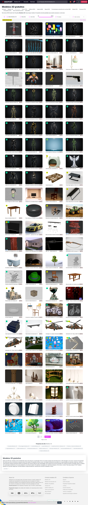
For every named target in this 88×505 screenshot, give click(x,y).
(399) (61, 9)
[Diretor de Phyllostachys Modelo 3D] (54, 94)
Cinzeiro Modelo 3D (9, 317)
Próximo (47, 436)
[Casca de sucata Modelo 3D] (13, 177)
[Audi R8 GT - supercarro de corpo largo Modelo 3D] (34, 227)
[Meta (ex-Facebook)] (72, 501)
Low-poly (32, 16)
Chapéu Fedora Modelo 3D (31, 284)
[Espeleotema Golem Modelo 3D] (54, 45)
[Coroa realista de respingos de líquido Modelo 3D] (54, 144)
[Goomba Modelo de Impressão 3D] (74, 260)
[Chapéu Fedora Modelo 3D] (34, 276)
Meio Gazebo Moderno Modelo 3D (52, 383)
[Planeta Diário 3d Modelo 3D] (54, 293)
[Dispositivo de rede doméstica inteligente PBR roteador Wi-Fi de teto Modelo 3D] (13, 409)
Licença (64, 485)
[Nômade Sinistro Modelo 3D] (13, 161)
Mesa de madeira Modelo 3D (10, 218)
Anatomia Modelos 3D (44, 450)
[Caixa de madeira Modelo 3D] (34, 293)
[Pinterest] (70, 501)
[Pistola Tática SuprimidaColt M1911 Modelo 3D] (74, 78)
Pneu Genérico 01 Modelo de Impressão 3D (34, 218)
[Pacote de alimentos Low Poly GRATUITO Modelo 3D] (54, 342)
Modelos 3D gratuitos (49, 483)
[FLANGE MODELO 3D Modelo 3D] (74, 342)
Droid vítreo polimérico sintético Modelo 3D (74, 152)
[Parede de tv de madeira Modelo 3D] (34, 194)
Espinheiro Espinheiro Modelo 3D (11, 102)
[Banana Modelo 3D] (54, 78)
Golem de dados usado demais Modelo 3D (13, 152)
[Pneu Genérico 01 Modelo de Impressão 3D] (34, 210)
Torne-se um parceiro (49, 489)
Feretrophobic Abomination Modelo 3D (33, 36)
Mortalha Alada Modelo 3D (71, 168)
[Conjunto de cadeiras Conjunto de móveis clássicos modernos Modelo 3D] (34, 309)
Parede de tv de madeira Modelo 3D (32, 201)
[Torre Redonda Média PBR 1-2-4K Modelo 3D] (13, 375)
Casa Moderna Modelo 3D (71, 366)
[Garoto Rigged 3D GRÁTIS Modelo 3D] (13, 194)
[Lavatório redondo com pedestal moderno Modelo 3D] (74, 392)
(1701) (24, 9)
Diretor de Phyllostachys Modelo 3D (53, 102)
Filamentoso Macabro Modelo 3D (11, 69)
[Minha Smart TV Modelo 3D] (13, 227)
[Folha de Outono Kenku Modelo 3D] (74, 111)
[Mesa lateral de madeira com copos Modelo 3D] (54, 409)
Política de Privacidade (68, 489)
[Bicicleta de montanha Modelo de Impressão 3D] (74, 309)
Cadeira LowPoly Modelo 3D (51, 201)
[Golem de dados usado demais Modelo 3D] (13, 144)
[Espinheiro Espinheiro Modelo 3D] (13, 94)
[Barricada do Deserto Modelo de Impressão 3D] (74, 227)
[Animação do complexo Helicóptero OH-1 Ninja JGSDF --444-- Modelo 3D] (54, 326)
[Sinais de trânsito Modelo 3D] (74, 425)
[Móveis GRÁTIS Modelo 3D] (13, 425)
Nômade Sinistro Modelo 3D (10, 168)
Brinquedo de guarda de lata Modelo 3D (33, 185)
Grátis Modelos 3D (12, 16)
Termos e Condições (67, 491)
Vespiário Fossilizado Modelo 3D (32, 69)
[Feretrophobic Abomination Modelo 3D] (34, 28)
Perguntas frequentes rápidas (69, 483)
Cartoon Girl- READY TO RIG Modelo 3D (13, 36)
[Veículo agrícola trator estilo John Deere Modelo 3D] (74, 210)
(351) (75, 9)
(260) (27, 10)
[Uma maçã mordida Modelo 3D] (13, 128)
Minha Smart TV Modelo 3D (10, 234)
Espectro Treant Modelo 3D (71, 52)
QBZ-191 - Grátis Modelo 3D (51, 251)
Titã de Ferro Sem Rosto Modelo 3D (32, 168)
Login (78, 1)
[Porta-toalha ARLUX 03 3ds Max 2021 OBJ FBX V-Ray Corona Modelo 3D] (74, 194)
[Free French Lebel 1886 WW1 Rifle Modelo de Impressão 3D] (34, 45)
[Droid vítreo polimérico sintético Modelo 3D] (74, 144)
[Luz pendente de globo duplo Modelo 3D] (34, 392)
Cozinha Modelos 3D (35, 446)
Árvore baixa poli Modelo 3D (31, 433)
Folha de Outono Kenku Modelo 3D (73, 119)
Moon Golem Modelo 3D (70, 36)
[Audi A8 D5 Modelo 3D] (54, 359)
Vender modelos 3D (49, 487)
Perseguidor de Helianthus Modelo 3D (33, 102)
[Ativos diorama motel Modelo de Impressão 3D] (13, 78)
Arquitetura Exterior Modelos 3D (58, 446)
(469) (40, 9)
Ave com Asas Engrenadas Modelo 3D (53, 119)
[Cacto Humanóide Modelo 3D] (34, 144)
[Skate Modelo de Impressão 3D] (34, 326)
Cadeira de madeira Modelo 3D (51, 284)
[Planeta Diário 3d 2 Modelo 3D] (13, 293)
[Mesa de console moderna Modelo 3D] (74, 409)
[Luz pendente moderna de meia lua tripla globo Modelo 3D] (13, 392)
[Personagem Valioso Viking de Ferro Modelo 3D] (34, 78)
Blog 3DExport (48, 491)
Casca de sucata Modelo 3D (10, 185)
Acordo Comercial (66, 487)
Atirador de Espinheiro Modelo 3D (72, 135)
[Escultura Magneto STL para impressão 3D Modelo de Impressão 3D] (34, 359)
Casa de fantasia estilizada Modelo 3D (12, 366)
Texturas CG (47, 485)
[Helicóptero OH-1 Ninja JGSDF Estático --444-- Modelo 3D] (13, 342)
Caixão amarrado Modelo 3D (51, 135)
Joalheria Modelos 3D (21, 448)
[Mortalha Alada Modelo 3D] (74, 161)
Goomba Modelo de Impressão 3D (72, 267)
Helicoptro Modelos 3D (54, 448)
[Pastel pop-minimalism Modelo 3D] (74, 61)
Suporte (64, 479)
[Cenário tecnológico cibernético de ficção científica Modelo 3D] (54, 425)
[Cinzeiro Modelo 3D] (13, 309)
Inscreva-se (84, 1)
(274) (7, 10)
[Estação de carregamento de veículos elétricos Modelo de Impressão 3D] (13, 243)
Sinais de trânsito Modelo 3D (71, 433)
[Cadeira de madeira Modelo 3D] (54, 276)
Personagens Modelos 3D (24, 446)
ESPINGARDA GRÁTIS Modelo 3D (72, 251)
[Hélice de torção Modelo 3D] (13, 111)
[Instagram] (64, 501)
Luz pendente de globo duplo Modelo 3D (33, 399)
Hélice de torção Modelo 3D (10, 119)
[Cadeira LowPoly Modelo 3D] (54, 194)
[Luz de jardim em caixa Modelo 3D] (54, 392)
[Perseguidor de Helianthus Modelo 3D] (34, 94)
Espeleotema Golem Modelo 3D (52, 52)
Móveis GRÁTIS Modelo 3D (10, 433)
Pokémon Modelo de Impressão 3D (12, 284)
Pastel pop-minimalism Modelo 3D (72, 69)
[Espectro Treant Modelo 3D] (74, 45)
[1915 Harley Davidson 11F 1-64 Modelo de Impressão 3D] (54, 309)
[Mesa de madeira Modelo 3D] (13, 210)
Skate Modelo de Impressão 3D (32, 333)
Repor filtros (83, 20)
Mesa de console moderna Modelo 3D (73, 416)
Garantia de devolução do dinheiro (70, 493)
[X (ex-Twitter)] (67, 501)
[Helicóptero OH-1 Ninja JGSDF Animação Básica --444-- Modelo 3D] (74, 326)
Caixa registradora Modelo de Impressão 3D (13, 333)
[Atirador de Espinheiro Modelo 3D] (74, 128)
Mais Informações (32, 502)
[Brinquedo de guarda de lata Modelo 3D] (34, 177)
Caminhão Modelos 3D (78, 448)
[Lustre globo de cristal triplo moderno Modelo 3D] (74, 375)
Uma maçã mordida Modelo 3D (11, 135)
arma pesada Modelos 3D (66, 448)
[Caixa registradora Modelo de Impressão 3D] (13, 326)
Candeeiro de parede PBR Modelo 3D (33, 267)
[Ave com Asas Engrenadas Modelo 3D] (54, 111)
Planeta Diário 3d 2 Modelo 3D (11, 300)
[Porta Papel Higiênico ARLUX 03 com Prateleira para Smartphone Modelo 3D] (74, 177)
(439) (47, 9)
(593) (32, 9)
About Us (11, 477)
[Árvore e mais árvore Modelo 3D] (54, 260)
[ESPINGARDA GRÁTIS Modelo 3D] (74, 243)
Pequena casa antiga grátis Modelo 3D (33, 251)
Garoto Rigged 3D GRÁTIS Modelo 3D (12, 201)
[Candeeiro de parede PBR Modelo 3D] (34, 260)
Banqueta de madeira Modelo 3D (52, 218)
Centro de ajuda (66, 481)
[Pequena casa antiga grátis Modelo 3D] (34, 243)
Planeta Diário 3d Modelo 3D (51, 300)
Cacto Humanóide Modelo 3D (31, 152)
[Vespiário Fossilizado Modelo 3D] (34, 61)
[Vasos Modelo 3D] (34, 375)
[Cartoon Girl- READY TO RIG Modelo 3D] (13, 28)
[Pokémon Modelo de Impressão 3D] (13, 276)
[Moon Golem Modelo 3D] (74, 28)
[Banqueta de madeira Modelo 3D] (54, 210)
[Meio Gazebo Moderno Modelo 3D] (54, 375)
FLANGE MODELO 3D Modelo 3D (72, 350)
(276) (82, 9)
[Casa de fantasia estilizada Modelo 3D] (13, 359)
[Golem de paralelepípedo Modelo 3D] (34, 111)
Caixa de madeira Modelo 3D (31, 300)
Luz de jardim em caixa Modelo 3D (52, 399)
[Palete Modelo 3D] (54, 177)
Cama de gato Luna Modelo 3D (52, 168)
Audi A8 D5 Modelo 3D (50, 366)
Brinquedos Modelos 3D (32, 448)
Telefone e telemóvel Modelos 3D (74, 446)
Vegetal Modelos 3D (10, 448)
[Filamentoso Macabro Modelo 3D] (13, 61)
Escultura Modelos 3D (12, 446)
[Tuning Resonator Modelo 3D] (13, 45)
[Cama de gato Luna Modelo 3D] (54, 161)
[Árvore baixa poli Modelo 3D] (34, 425)
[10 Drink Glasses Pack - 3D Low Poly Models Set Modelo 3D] (54, 28)
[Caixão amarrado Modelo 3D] (54, 128)
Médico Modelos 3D (43, 448)
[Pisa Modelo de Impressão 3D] (54, 61)
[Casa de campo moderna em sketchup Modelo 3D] (34, 342)
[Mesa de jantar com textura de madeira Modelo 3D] (74, 276)
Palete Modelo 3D (49, 185)
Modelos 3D (47, 479)
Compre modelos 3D (50, 477)
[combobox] (64, 17)
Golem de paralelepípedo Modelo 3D (32, 119)
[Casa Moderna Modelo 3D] (74, 359)
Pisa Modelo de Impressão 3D (51, 69)
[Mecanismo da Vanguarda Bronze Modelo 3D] (34, 128)
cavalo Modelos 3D (46, 446)
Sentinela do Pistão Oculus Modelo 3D (73, 102)
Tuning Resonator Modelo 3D (11, 52)
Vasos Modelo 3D (29, 383)
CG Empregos (48, 493)
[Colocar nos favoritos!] (21, 34)
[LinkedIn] (75, 501)
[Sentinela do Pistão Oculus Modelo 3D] (74, 94)
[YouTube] (78, 501)
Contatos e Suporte (68, 477)
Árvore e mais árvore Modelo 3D (52, 267)
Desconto (23, 16)
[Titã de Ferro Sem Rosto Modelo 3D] (34, 161)
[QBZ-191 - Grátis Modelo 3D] (54, 243)
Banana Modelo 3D (49, 85)
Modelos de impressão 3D (50, 481)
